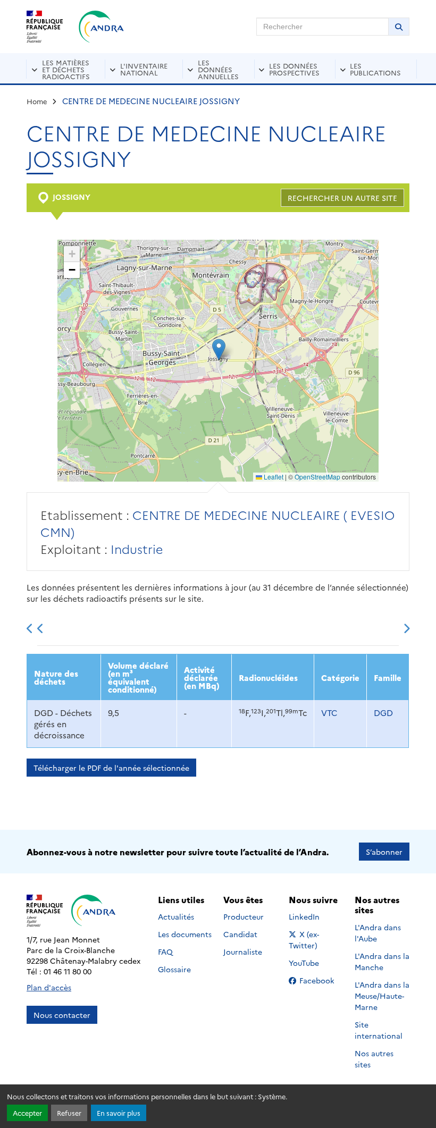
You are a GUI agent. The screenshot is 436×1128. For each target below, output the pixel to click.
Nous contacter (61, 1014)
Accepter (27, 1112)
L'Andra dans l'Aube (378, 933)
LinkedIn (315, 916)
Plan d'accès (49, 987)
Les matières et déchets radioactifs (66, 69)
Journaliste (242, 951)
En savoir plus (118, 1112)
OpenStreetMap (317, 476)
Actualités (176, 916)
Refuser (69, 1112)
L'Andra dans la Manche (382, 961)
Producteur (243, 916)
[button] (218, 349)
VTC (329, 712)
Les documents (185, 934)
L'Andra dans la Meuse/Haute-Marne (382, 995)
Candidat (240, 934)
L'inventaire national (143, 69)
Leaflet (272, 476)
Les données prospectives (294, 69)
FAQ (165, 951)
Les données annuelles (218, 69)
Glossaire (174, 969)
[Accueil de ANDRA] (101, 27)
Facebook (320, 980)
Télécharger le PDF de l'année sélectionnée (111, 767)
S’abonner (384, 851)
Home (37, 101)
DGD (383, 712)
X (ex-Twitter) (316, 939)
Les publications (375, 69)
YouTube (315, 962)
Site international (379, 1030)
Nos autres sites (374, 1059)
